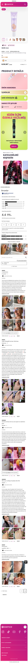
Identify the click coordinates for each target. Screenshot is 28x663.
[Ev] (9, 4)
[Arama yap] (24, 4)
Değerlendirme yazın (14, 51)
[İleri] (24, 132)
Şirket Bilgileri (5, 653)
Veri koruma (4, 655)
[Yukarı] (25, 627)
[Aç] (2, 4)
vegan (5, 45)
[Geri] (3, 132)
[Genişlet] (25, 92)
